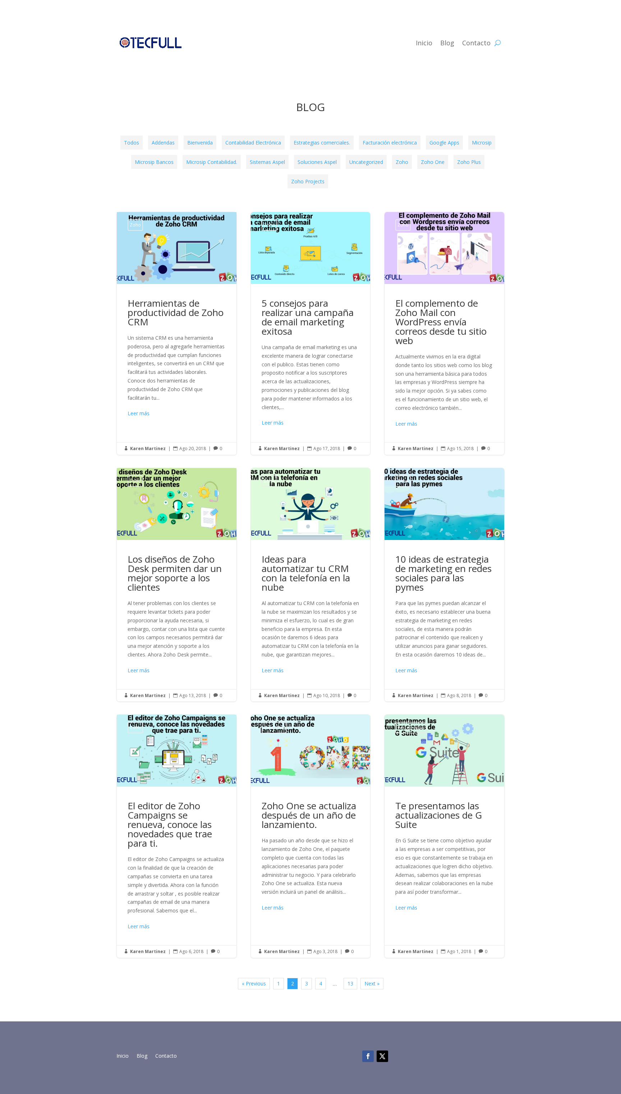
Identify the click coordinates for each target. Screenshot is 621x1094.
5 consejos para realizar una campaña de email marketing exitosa (311, 333)
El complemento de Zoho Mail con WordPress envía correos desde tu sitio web (444, 333)
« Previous (254, 983)
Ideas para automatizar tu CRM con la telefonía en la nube (311, 584)
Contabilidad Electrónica (253, 142)
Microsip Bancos (154, 162)
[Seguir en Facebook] (368, 1056)
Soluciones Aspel (317, 162)
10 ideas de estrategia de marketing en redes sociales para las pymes (444, 584)
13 (350, 983)
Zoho (402, 162)
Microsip (482, 142)
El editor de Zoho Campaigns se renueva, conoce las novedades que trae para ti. (176, 836)
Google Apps (444, 142)
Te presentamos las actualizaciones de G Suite (444, 836)
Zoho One (433, 162)
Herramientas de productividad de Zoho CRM (176, 333)
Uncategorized (366, 162)
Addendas (163, 142)
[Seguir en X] (382, 1056)
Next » (372, 983)
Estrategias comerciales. (322, 142)
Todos (131, 142)
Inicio (424, 42)
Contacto (476, 42)
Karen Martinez (148, 448)
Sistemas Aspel (267, 162)
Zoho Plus (469, 162)
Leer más (139, 413)
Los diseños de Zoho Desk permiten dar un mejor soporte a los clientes (176, 584)
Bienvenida (200, 142)
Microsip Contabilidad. (211, 162)
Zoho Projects (308, 181)
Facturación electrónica (390, 142)
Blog (447, 42)
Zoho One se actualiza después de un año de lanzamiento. (311, 836)
